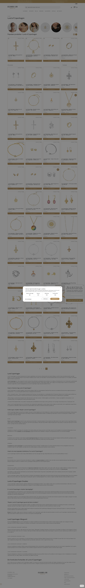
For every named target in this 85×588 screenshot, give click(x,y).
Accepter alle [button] (55, 298)
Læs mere (54, 291)
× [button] (60, 287)
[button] (28, 299)
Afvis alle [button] (46, 298)
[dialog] (42, 294)
